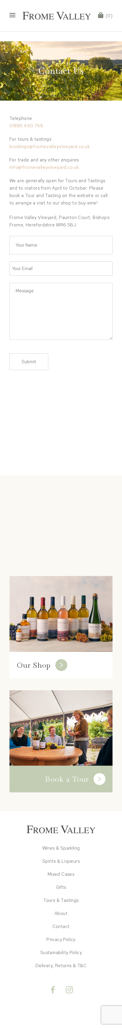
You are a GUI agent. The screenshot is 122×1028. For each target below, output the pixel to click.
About (61, 913)
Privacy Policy (61, 940)
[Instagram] (69, 988)
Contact (61, 926)
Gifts (61, 887)
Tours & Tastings (60, 900)
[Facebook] (52, 988)
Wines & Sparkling (61, 848)
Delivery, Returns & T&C (61, 966)
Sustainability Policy (61, 953)
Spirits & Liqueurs (61, 861)
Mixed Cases (61, 874)
